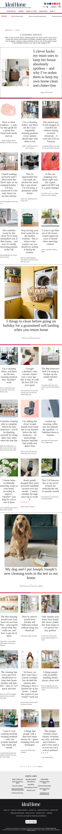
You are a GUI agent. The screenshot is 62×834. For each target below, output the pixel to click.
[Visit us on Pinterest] (55, 4)
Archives (39, 766)
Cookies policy (40, 813)
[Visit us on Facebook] (48, 4)
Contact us (32, 810)
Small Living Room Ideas (17, 782)
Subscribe (53, 6)
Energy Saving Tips (17, 793)
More (52, 11)
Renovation (43, 11)
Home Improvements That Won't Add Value (17, 789)
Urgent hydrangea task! (17, 16)
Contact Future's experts (19, 810)
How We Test (54, 810)
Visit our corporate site (51, 828)
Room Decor (11, 11)
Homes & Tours (31, 11)
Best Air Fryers (31, 790)
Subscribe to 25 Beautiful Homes (44, 793)
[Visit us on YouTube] (60, 4)
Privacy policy (30, 813)
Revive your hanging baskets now (37, 16)
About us (7, 810)
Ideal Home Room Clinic (44, 789)
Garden (20, 11)
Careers (49, 813)
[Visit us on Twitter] (50, 4)
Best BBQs (31, 784)
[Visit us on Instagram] (53, 4)
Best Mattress (31, 781)
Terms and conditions (17, 813)
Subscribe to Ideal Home (44, 782)
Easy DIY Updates (17, 785)
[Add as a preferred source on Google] (31, 822)
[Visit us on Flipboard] (57, 4)
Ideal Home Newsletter (44, 785)
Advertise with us (43, 810)
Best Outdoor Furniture (30, 787)
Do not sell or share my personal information (31, 816)
